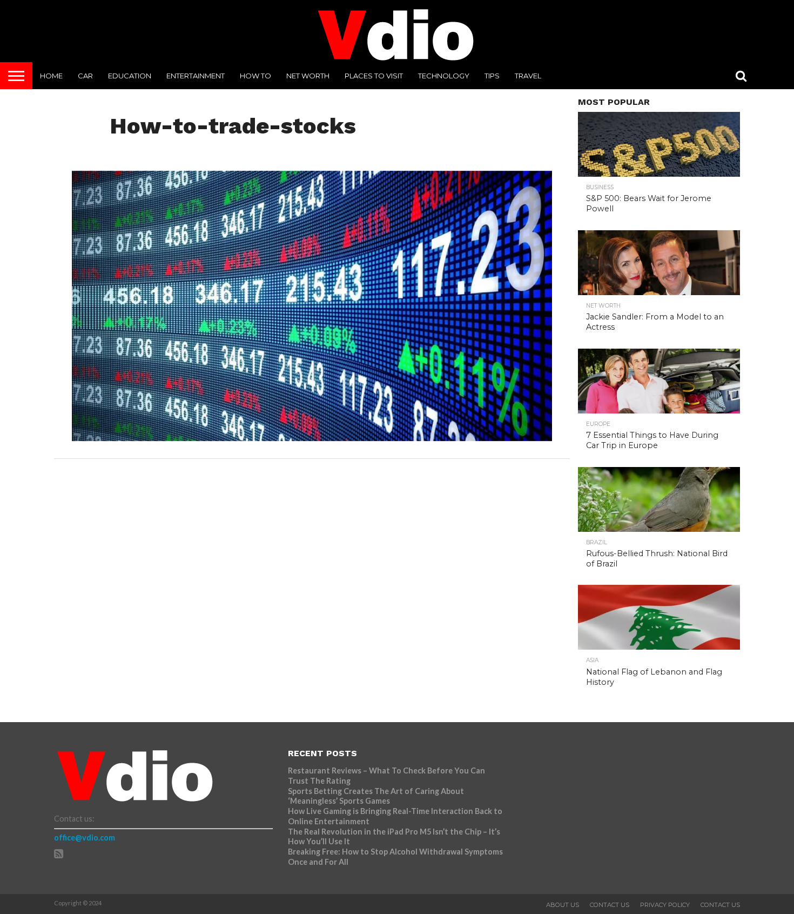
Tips (492, 75)
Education (129, 75)
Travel (528, 75)
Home (51, 75)
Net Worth (307, 75)
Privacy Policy (665, 905)
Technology (443, 75)
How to (255, 75)
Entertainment (195, 75)
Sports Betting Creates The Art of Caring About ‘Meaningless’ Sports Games (376, 796)
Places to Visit (374, 75)
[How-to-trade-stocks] (312, 437)
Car (85, 75)
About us (562, 905)
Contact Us (609, 905)
